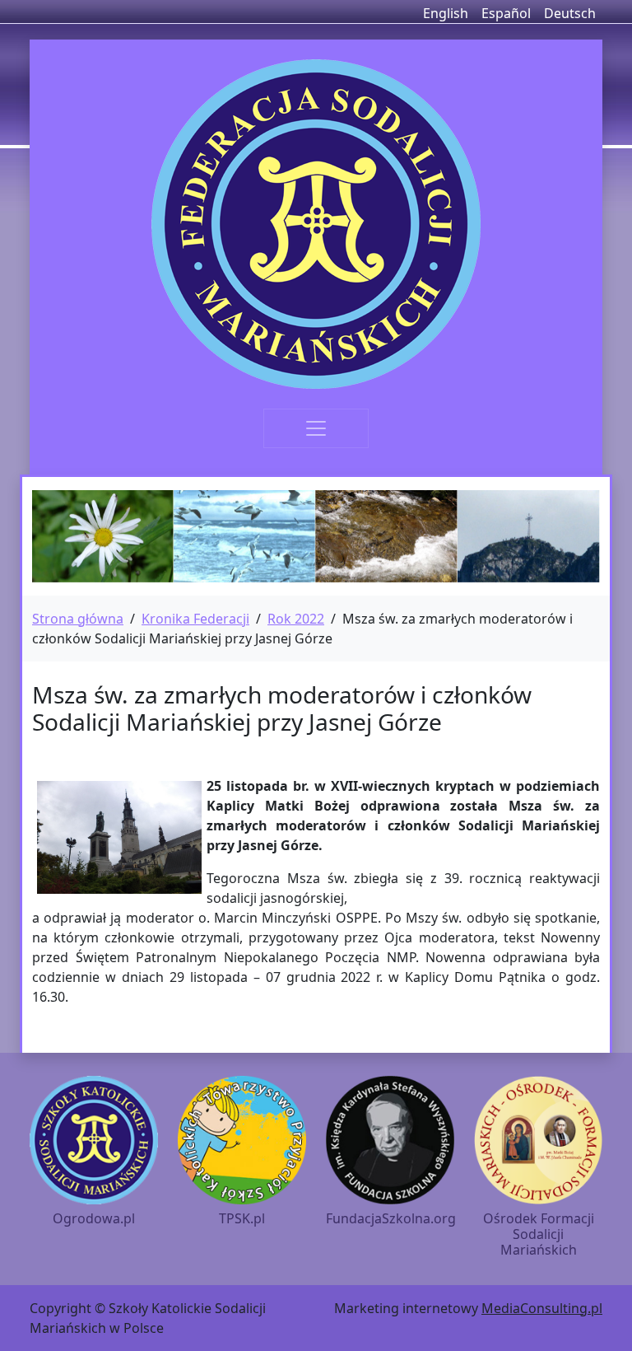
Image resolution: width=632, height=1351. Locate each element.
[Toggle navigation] (316, 428)
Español (506, 13)
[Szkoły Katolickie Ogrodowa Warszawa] (316, 224)
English (445, 13)
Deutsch (570, 13)
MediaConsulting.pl (541, 1308)
